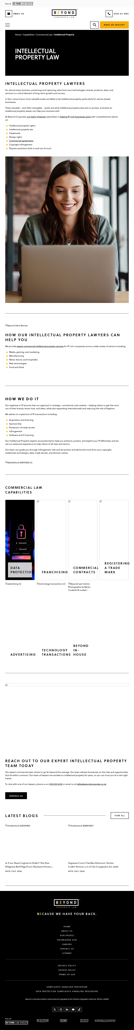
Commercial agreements (21, 140)
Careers (67, 944)
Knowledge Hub (67, 940)
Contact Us (16, 795)
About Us (67, 931)
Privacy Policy (67, 965)
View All (120, 815)
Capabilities (28, 34)
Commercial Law (44, 34)
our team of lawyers (36, 116)
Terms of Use (67, 974)
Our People (67, 935)
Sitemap (67, 953)
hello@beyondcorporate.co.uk (91, 784)
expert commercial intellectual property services (40, 346)
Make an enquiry (114, 24)
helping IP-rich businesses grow (75, 116)
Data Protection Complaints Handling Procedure (67, 991)
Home (18, 34)
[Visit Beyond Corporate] (65, 903)
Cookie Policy (67, 970)
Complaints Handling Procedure (67, 987)
